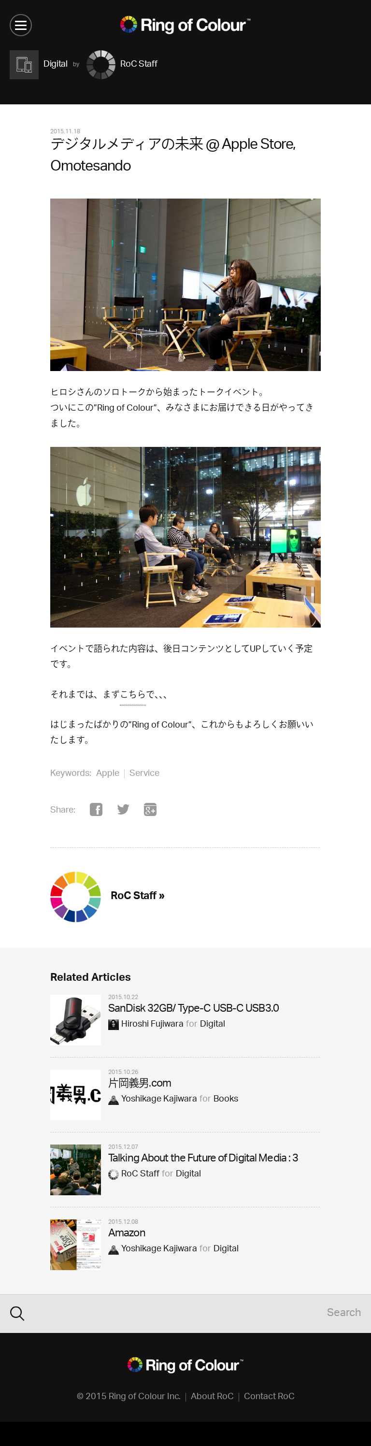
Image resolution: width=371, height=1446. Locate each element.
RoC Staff (140, 1174)
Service (144, 774)
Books (226, 1099)
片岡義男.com (139, 1084)
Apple (107, 774)
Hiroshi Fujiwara (152, 1025)
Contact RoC (269, 1397)
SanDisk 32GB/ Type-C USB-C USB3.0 (193, 1009)
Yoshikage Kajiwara (159, 1099)
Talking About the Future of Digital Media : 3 (203, 1159)
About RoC (212, 1397)
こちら (133, 696)
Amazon (126, 1234)
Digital (212, 1025)
